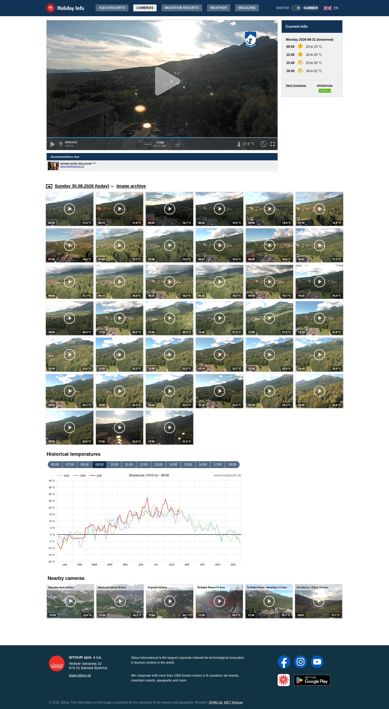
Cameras (145, 8)
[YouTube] (317, 662)
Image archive (131, 185)
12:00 (144, 464)
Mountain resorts (182, 8)
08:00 (85, 464)
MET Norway (233, 702)
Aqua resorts (112, 8)
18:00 (232, 464)
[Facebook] (284, 662)
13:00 (158, 464)
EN (336, 8)
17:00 (218, 464)
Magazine (247, 8)
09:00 (99, 464)
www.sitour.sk (80, 675)
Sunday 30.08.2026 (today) (82, 185)
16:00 (203, 464)
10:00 (114, 464)
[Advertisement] (312, 136)
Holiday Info (61, 5)
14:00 (173, 464)
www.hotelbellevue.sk (72, 166)
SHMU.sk (215, 702)
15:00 (188, 464)
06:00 (55, 464)
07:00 (70, 464)
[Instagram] (300, 662)
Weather (218, 8)
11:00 (129, 464)
